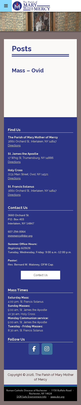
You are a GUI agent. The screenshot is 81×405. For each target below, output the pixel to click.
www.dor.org (57, 396)
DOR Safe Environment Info (31, 396)
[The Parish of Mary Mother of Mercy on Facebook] (34, 349)
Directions (14, 145)
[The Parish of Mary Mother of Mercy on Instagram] (46, 349)
